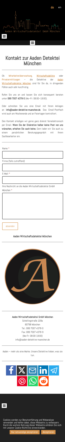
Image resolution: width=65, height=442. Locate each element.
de (52, 7)
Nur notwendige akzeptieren (24, 432)
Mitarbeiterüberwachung (20, 75)
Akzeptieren (48, 432)
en (59, 7)
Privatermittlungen (11, 79)
